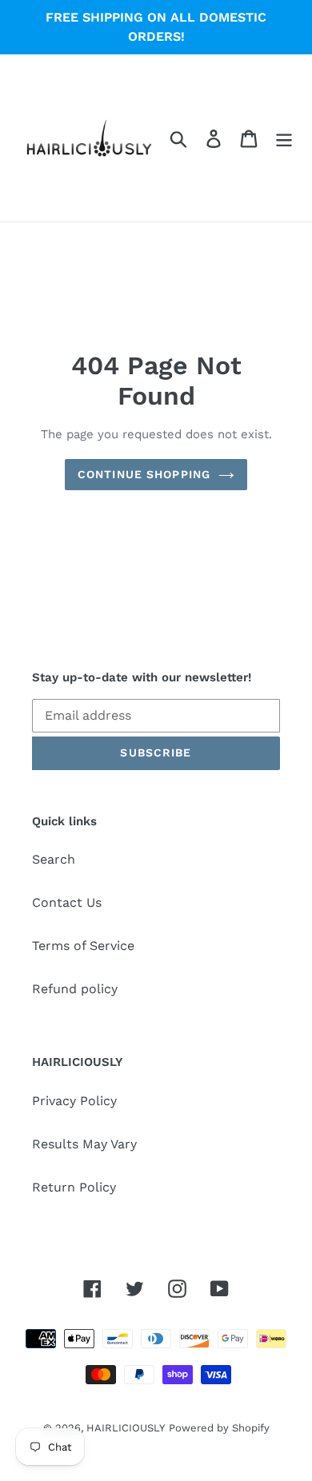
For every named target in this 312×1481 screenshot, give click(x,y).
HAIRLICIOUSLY (125, 1428)
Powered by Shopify (219, 1428)
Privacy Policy (74, 1100)
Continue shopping (144, 474)
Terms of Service (83, 945)
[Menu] (284, 138)
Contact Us (67, 902)
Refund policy (75, 988)
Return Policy (74, 1187)
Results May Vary (84, 1144)
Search (53, 859)
